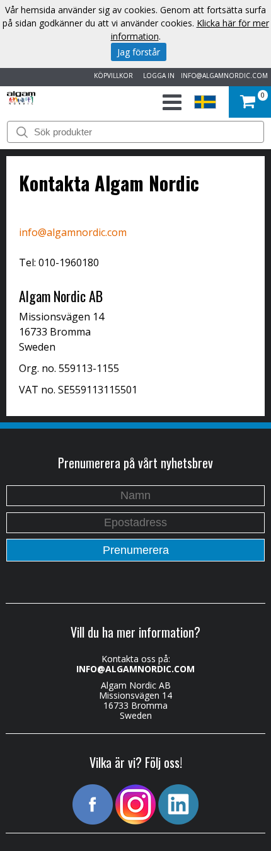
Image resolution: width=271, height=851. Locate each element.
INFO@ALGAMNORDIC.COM (224, 75)
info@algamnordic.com (73, 232)
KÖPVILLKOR (111, 75)
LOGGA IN (157, 75)
